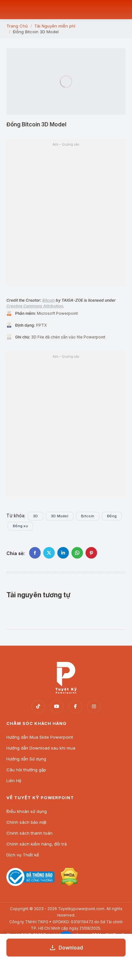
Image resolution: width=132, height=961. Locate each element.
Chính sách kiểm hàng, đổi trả (36, 843)
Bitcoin (48, 300)
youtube (56, 706)
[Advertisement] (66, 428)
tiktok (38, 706)
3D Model (59, 516)
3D (35, 516)
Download (71, 947)
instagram (94, 706)
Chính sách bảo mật (26, 822)
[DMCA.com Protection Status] (69, 884)
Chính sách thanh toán (29, 833)
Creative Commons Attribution (34, 306)
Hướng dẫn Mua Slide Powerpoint (39, 737)
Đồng (112, 516)
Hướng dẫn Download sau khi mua (40, 748)
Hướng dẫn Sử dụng (26, 758)
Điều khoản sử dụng (26, 811)
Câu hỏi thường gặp (26, 769)
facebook (75, 706)
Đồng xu (20, 526)
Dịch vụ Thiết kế (22, 854)
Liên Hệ (13, 780)
